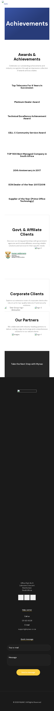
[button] (7, 255)
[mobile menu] (50, 4)
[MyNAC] (5, 4)
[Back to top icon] (27, 696)
